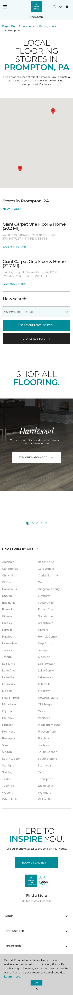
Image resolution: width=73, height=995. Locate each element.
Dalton (42, 582)
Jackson (7, 650)
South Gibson (11, 758)
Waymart (44, 792)
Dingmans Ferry (49, 589)
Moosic (7, 691)
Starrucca (44, 765)
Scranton (8, 745)
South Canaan (47, 752)
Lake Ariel (9, 670)
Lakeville (8, 677)
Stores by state (34, 338)
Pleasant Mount (49, 724)
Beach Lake (46, 562)
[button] (54, 7)
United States (30, 901)
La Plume (8, 663)
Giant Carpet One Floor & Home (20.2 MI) (34, 226)
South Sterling (47, 758)
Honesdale (9, 643)
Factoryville (46, 602)
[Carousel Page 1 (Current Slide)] (27, 523)
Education (13, 946)
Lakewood (45, 677)
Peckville (44, 718)
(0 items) (67, 6)
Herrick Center (48, 636)
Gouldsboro (46, 616)
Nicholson (9, 704)
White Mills (9, 799)
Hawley (7, 636)
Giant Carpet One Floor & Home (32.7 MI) (34, 263)
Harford (43, 629)
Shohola (43, 745)
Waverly (7, 792)
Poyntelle (8, 731)
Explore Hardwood (33, 457)
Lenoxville (9, 684)
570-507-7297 (12, 238)
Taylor (6, 779)
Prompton (9, 738)
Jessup (7, 657)
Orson (42, 711)
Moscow (44, 691)
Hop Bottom (47, 643)
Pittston (7, 724)
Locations (28, 26)
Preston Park (47, 731)
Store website (35, 238)
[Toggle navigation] (5, 7)
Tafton (42, 772)
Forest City (45, 609)
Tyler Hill (8, 786)
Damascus (9, 589)
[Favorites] (60, 7)
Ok (36, 982)
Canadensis (10, 568)
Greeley (7, 623)
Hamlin (7, 629)
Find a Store (36, 16)
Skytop (7, 752)
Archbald (8, 562)
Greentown (45, 623)
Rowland (44, 738)
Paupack (8, 718)
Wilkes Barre (46, 799)
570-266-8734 (12, 276)
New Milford (10, 697)
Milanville (44, 684)
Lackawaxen (46, 663)
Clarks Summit (48, 575)
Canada (46, 901)
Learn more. (12, 976)
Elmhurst (44, 596)
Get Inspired (14, 931)
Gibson (7, 616)
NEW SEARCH (12, 209)
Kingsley (44, 657)
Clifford (7, 582)
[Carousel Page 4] (41, 523)
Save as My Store (14, 246)
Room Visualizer (34, 862)
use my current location (36, 325)
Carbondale (46, 568)
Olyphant (8, 711)
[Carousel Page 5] (46, 523)
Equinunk (8, 602)
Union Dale (45, 786)
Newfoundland (48, 697)
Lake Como (46, 670)
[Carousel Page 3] (37, 523)
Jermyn (43, 650)
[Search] (66, 312)
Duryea (7, 596)
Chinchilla (8, 575)
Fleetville (8, 609)
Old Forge (45, 704)
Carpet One (9, 26)
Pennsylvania (47, 26)
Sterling (7, 772)
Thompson (45, 779)
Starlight (8, 765)
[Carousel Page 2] (33, 523)
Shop (9, 915)
